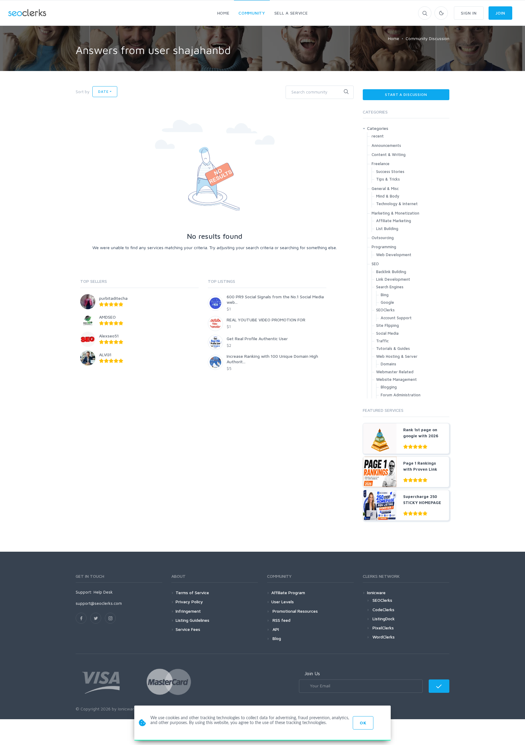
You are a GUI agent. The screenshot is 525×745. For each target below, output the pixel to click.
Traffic (382, 340)
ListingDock (383, 618)
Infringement (188, 611)
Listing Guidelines (192, 620)
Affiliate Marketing (393, 220)
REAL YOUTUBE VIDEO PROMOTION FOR (266, 319)
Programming (384, 246)
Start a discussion (406, 94)
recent (378, 136)
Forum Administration (400, 394)
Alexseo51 (109, 335)
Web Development (393, 254)
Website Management (396, 379)
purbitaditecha (113, 298)
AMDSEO (107, 317)
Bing (385, 294)
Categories (377, 128)
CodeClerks (383, 609)
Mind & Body (387, 196)
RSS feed (280, 620)
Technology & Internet (397, 203)
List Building (387, 228)
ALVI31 (105, 354)
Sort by (83, 91)
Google (387, 302)
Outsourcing (383, 237)
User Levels (282, 601)
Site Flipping (387, 325)
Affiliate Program (288, 592)
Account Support (396, 317)
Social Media (387, 333)
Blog (276, 638)
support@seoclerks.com (99, 603)
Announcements (386, 145)
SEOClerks (385, 309)
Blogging (389, 386)
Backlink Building (391, 271)
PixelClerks (383, 627)
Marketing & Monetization (395, 213)
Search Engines (389, 286)
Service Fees (188, 629)
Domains (388, 363)
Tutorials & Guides (393, 348)
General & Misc (385, 188)
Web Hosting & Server (396, 356)
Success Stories (390, 171)
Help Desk (103, 591)
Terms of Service (192, 592)
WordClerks (383, 636)
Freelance (380, 163)
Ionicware (376, 592)
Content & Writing (389, 154)
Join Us (312, 673)
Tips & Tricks (388, 179)
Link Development (393, 279)
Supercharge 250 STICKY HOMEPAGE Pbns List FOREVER (422, 502)
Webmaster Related (394, 371)
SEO (375, 263)
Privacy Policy (189, 601)
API (275, 629)
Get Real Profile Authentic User (257, 338)
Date (103, 91)
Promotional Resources (294, 611)
